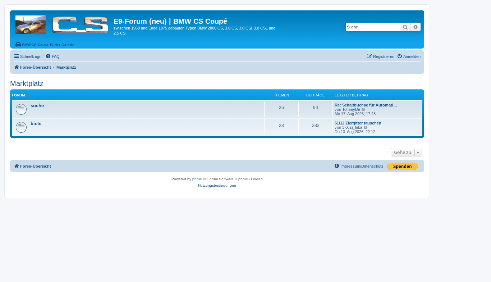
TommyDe (351, 109)
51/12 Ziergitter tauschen (358, 123)
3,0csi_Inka (352, 127)
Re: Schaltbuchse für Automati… (366, 105)
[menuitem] (52, 56)
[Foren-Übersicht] (63, 23)
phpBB (198, 179)
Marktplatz (26, 83)
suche (37, 105)
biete (36, 123)
